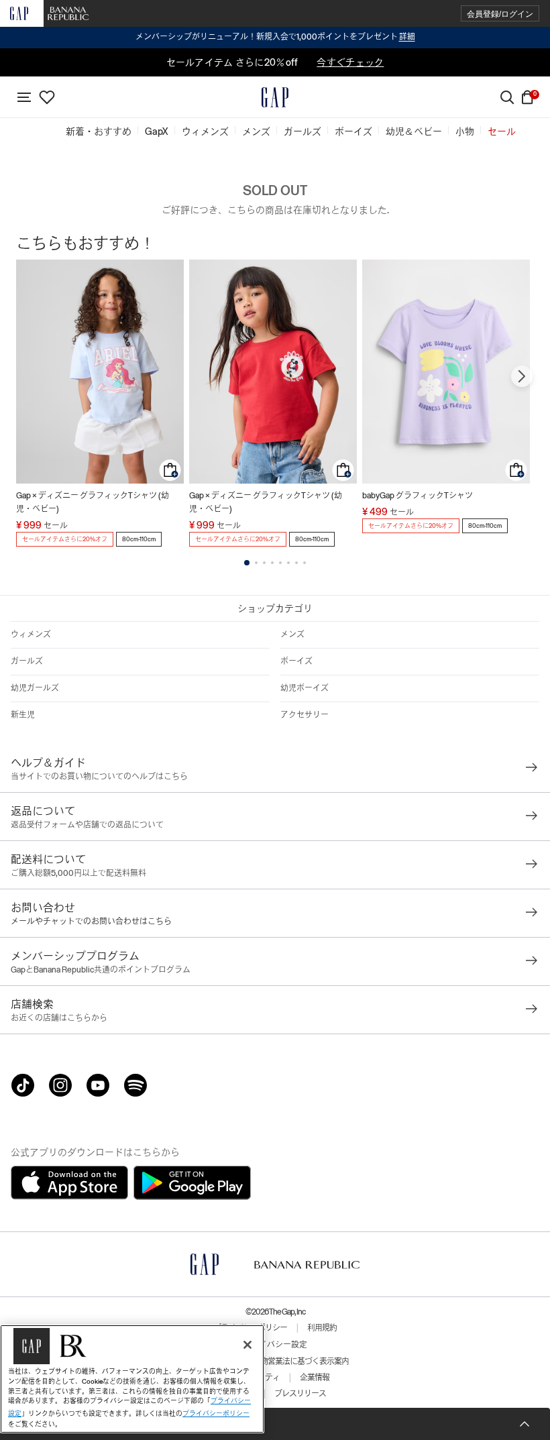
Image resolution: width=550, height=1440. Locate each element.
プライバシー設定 (275, 1344)
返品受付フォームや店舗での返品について (87, 825)
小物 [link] (464, 131)
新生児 (23, 715)
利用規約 (322, 1328)
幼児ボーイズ (304, 688)
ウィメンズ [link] (205, 131)
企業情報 (314, 1377)
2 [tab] (256, 562)
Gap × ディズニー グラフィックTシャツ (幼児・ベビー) (92, 502)
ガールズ (27, 661)
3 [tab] (264, 562)
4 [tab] (272, 562)
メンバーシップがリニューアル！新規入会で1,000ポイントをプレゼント (275, 37)
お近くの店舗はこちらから (59, 1018)
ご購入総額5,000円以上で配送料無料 (78, 873)
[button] (500, 13)
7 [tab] (296, 562)
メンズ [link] (256, 131)
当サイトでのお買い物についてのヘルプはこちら (99, 776)
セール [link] (502, 131)
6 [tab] (288, 562)
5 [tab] (280, 562)
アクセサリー (304, 715)
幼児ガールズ (35, 688)
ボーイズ (296, 661)
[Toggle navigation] (24, 97)
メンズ (292, 634)
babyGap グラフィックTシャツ (417, 495)
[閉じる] (247, 1345)
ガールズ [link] (302, 131)
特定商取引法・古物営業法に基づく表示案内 (275, 1361)
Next (522, 376)
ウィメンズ (31, 634)
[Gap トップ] (275, 97)
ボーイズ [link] (353, 131)
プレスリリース (300, 1393)
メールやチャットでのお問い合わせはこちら (91, 921)
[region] (132, 1379)
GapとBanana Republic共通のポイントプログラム (100, 970)
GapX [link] (156, 131)
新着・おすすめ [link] (98, 131)
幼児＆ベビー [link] (414, 131)
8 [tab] (304, 562)
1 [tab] (247, 562)
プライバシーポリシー (216, 1413)
